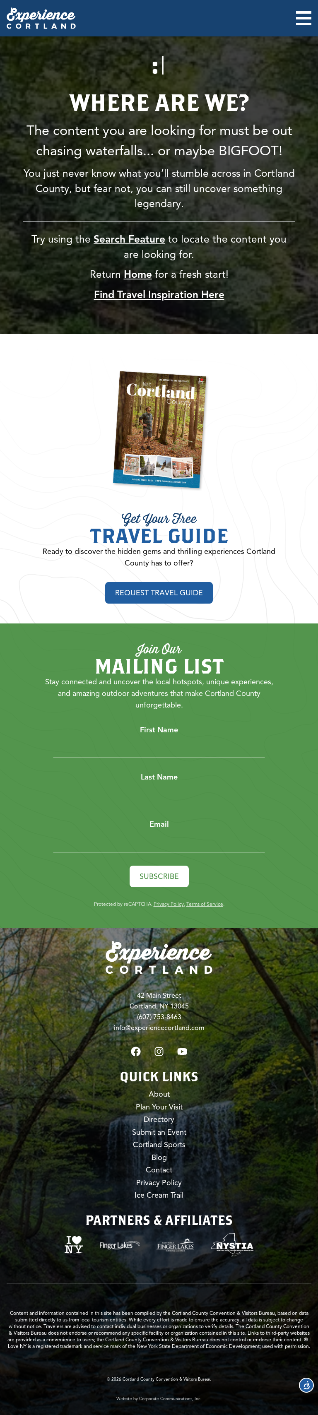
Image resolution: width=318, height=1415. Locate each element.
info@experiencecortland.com (159, 1028)
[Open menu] (303, 18)
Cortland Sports (159, 1144)
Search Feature (129, 239)
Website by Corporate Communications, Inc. (159, 1398)
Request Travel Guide (159, 592)
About (159, 1094)
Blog (159, 1157)
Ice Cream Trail (159, 1195)
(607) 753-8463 (159, 1017)
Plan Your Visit (159, 1107)
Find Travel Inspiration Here (159, 295)
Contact (159, 1169)
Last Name (159, 777)
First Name (159, 729)
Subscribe (159, 876)
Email (159, 824)
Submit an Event (159, 1132)
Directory (159, 1119)
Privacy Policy (169, 904)
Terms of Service (204, 904)
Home (138, 274)
